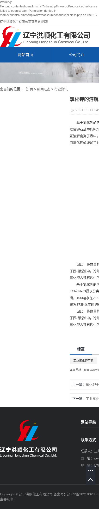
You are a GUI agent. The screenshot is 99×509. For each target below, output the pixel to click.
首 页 (29, 89)
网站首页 (25, 55)
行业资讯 (61, 89)
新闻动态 (43, 89)
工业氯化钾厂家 (83, 360)
